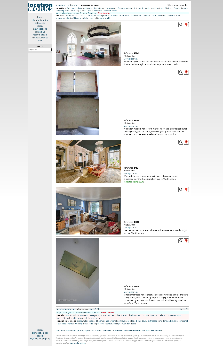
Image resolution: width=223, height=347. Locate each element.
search (40, 335)
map (58, 13)
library (40, 25)
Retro (73, 10)
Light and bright (103, 18)
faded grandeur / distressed (144, 321)
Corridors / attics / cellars (154, 15)
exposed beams (96, 321)
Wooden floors (110, 10)
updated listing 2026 (133, 181)
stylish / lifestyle (63, 318)
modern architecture (168, 321)
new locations (40, 28)
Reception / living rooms (98, 15)
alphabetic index (40, 19)
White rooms (88, 18)
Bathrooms (136, 15)
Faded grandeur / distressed (130, 8)
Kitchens (114, 15)
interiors (72, 4)
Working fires (63, 10)
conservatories (174, 315)
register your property (40, 338)
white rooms (78, 318)
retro (91, 323)
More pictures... (131, 58)
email (138, 330)
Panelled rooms (181, 8)
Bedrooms (124, 15)
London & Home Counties (84, 13)
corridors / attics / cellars (153, 315)
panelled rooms (65, 323)
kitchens (111, 315)
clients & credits (40, 37)
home (40, 17)
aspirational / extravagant (117, 321)
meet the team (40, 34)
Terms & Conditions (77, 343)
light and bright (93, 318)
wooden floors (129, 323)
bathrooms (134, 315)
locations (60, 4)
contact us (40, 31)
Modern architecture (154, 8)
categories (40, 22)
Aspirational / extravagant (105, 8)
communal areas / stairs (77, 315)
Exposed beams (85, 8)
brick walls (82, 321)
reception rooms (98, 315)
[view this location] (180, 26)
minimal (184, 321)
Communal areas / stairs (75, 15)
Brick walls (71, 8)
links (40, 40)
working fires (81, 323)
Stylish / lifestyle (95, 10)
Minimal (168, 8)
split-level (99, 323)
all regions (66, 13)
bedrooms (122, 315)
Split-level (81, 10)
